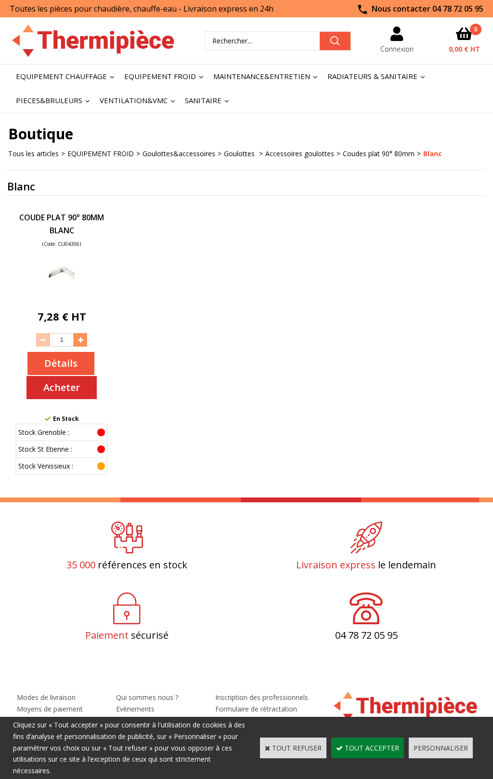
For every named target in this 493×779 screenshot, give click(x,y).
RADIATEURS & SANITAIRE (372, 76)
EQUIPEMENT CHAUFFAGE (61, 76)
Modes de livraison (46, 697)
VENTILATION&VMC (134, 100)
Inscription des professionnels (261, 697)
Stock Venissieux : (45, 465)
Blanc (432, 153)
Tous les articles (33, 153)
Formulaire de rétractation (256, 708)
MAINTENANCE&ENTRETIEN (261, 76)
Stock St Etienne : (45, 449)
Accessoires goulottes (299, 153)
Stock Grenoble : (43, 432)
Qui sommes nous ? (147, 697)
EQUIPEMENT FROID (160, 76)
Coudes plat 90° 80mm (379, 153)
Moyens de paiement (50, 708)
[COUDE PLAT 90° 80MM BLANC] (62, 294)
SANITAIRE (203, 100)
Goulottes (240, 153)
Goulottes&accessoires (179, 153)
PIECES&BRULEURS (49, 100)
